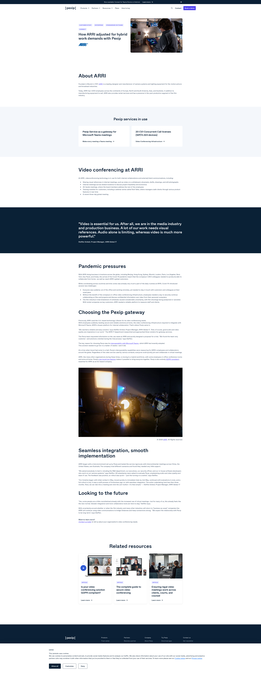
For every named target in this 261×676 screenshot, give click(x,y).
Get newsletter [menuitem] (188, 641)
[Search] (172, 8)
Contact (178, 8)
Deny (83, 666)
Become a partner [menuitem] (130, 641)
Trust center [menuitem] (105, 641)
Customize (69, 666)
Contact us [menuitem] (186, 638)
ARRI (165, 439)
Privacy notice (197, 658)
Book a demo (190, 8)
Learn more (146, 2)
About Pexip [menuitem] (149, 641)
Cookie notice (180, 658)
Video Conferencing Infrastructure (149, 141)
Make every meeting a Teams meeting (97, 141)
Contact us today (85, 521)
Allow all (54, 666)
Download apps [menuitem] (166, 641)
